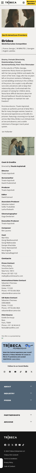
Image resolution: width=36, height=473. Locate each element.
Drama (5, 59)
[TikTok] (20, 372)
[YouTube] (15, 372)
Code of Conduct (9, 466)
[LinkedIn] (26, 372)
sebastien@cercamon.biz (11, 293)
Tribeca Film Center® (11, 455)
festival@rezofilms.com (10, 328)
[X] (31, 372)
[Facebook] (10, 372)
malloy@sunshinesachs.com (12, 276)
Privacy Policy (8, 462)
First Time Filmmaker (25, 64)
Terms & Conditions (10, 459)
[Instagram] (4, 372)
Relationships (8, 62)
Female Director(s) (16, 59)
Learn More (16, 359)
